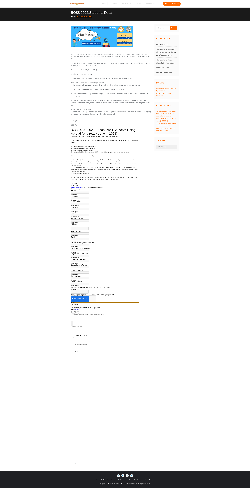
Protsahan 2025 (162, 44)
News (115, 480)
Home (73, 16)
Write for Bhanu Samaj (164, 73)
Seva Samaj (137, 480)
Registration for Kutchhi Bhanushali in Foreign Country (166, 61)
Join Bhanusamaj (171, 4)
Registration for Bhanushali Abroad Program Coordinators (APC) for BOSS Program (166, 52)
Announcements (125, 480)
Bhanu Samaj (149, 480)
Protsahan (159, 96)
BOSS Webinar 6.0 (163, 68)
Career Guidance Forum (164, 93)
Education (106, 480)
